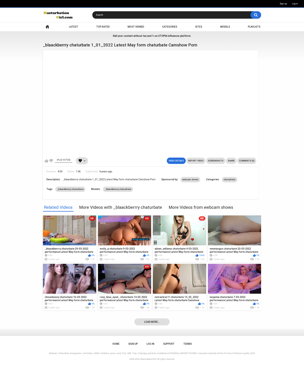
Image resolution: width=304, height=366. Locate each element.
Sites (198, 26)
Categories (169, 26)
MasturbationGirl (148, 359)
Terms (187, 343)
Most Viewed (136, 26)
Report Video (196, 161)
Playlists (254, 26)
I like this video (46, 161)
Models (225, 26)
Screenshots (215, 161)
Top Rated (103, 26)
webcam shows (190, 179)
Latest (73, 26)
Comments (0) (246, 161)
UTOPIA (162, 35)
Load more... (152, 321)
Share (231, 161)
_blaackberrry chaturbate (70, 189)
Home (47, 26)
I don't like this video (51, 161)
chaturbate (230, 179)
